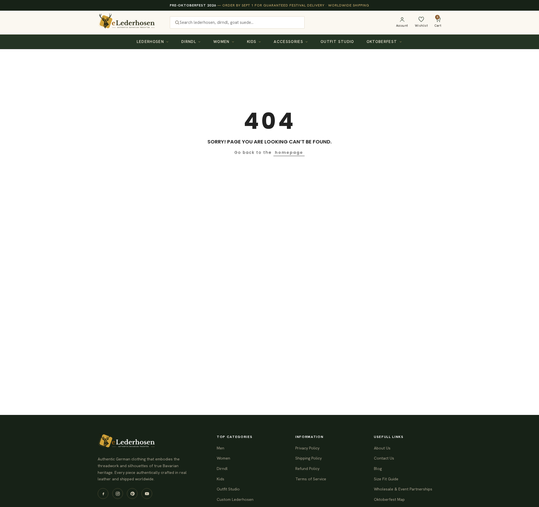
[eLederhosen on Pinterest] (132, 493)
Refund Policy (307, 468)
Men (220, 448)
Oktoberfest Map (389, 499)
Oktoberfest (382, 41)
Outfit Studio (337, 41)
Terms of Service (310, 478)
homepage (289, 152)
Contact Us (384, 458)
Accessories (288, 41)
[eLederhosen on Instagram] (117, 493)
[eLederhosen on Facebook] (103, 493)
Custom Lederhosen (235, 499)
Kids (251, 41)
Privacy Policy (307, 448)
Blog (378, 468)
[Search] (177, 22)
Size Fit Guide (386, 478)
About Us (382, 448)
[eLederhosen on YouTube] (146, 493)
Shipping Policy (308, 458)
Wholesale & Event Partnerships (403, 489)
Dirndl (188, 41)
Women (221, 41)
